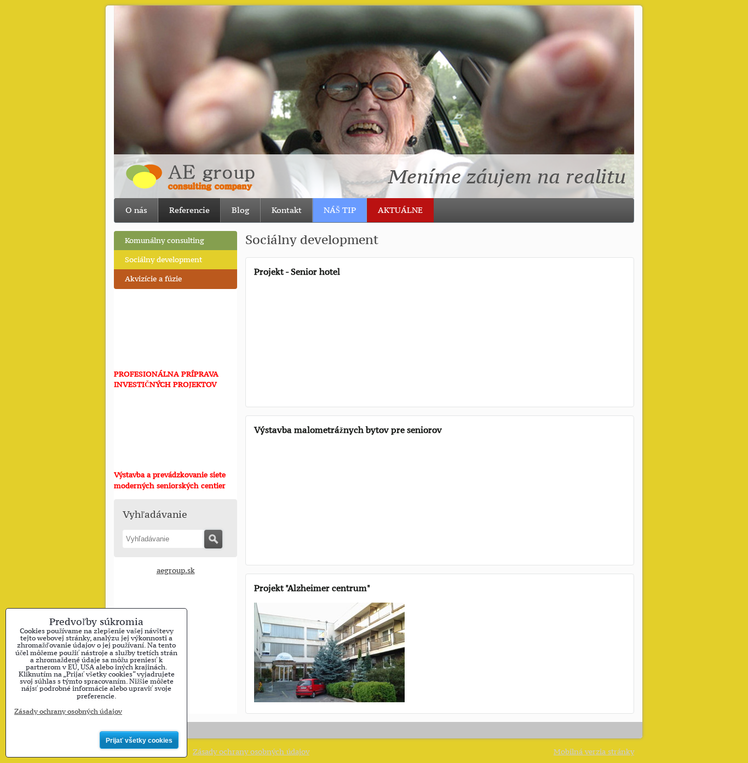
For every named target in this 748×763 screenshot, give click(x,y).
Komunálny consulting (164, 240)
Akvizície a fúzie (153, 279)
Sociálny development (163, 259)
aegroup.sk (176, 570)
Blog (240, 210)
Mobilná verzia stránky (594, 751)
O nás (136, 210)
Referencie (189, 210)
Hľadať (213, 539)
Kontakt (287, 210)
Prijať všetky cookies (139, 740)
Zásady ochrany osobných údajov (251, 751)
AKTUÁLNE (400, 210)
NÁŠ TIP (340, 210)
